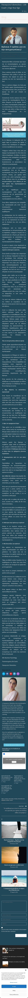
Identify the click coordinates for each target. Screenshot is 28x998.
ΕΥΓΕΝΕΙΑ (15, 798)
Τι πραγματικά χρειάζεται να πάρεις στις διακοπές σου (14, 889)
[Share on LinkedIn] (14, 673)
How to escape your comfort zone (14, 865)
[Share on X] (3, 673)
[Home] (1, 19)
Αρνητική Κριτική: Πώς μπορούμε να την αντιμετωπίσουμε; (6, 777)
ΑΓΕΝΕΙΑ (6, 798)
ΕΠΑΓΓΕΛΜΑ (11, 798)
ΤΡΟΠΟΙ (11, 800)
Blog (4, 56)
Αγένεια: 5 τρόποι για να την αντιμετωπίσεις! (17, 19)
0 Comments (22, 56)
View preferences (14, 994)
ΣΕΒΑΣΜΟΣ (3, 800)
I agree (14, 762)
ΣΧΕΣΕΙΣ (7, 800)
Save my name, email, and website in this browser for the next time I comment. (13, 930)
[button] (26, 970)
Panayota (5, 54)
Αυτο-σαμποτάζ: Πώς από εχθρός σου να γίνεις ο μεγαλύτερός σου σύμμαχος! (6, 788)
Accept (14, 986)
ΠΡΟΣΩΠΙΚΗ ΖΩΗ (21, 798)
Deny (14, 990)
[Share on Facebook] (7, 673)
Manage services (13, 982)
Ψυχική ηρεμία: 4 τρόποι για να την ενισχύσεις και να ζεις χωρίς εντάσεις (19, 778)
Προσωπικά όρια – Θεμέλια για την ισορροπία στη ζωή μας (14, 840)
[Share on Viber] (18, 673)
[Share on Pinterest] (10, 673)
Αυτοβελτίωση (11, 56)
